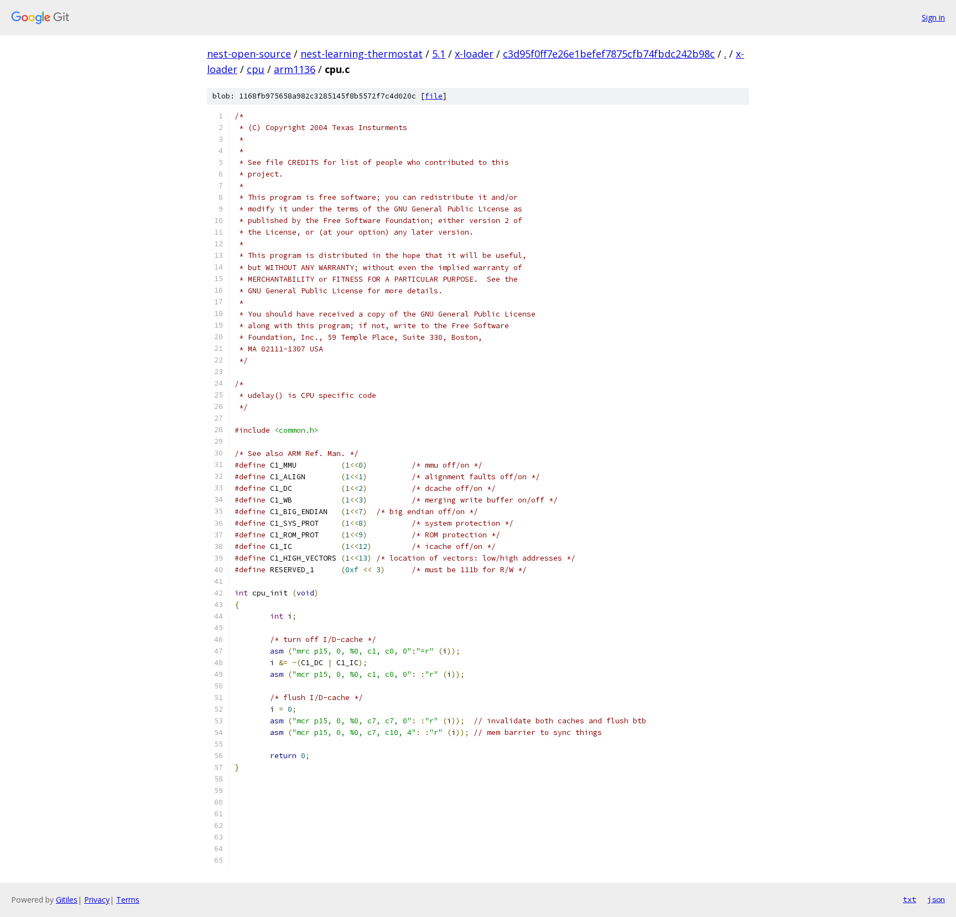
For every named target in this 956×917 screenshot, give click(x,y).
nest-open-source (249, 53)
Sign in (933, 17)
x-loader (474, 53)
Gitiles (66, 899)
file (434, 96)
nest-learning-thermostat (361, 53)
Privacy (97, 899)
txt (909, 899)
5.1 (438, 53)
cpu (255, 69)
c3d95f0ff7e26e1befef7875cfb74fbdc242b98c (609, 53)
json (936, 899)
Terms (127, 899)
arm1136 (294, 69)
